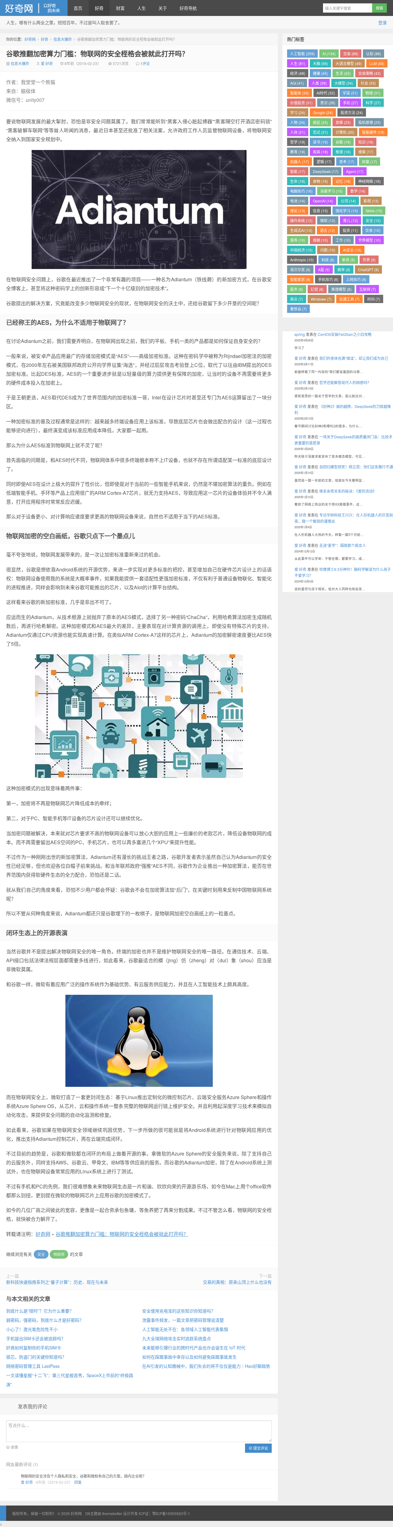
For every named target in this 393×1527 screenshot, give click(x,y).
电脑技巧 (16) (301, 191)
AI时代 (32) (326, 92)
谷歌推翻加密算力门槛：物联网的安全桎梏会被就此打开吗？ (97, 53)
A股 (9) (324, 269)
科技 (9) (327, 259)
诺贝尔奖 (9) (300, 269)
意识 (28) (327, 102)
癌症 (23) (320, 122)
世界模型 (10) (369, 240)
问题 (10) (327, 249)
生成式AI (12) (301, 230)
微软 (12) (327, 220)
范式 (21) (320, 132)
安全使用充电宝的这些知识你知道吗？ (178, 1311)
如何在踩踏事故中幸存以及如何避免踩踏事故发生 (189, 1357)
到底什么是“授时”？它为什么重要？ (40, 1311)
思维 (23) (343, 122)
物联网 (58, 1254)
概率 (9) (343, 269)
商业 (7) (296, 299)
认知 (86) (373, 53)
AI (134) (329, 53)
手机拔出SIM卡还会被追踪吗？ (35, 1338)
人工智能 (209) (302, 53)
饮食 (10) (372, 230)
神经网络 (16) (369, 181)
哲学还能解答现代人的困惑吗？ (345, 382)
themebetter (112, 1513)
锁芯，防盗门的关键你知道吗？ (36, 1357)
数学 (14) (357, 191)
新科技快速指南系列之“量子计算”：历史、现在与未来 (57, 1282)
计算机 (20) (345, 132)
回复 (78, 1482)
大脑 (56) (320, 63)
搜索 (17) (365, 151)
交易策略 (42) (369, 73)
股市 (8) (296, 289)
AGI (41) (297, 83)
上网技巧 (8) (356, 279)
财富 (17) (369, 161)
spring (299, 334)
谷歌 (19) (343, 141)
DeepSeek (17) (325, 171)
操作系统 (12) (301, 220)
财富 (120, 8)
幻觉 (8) (317, 289)
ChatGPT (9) (368, 269)
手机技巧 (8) (328, 279)
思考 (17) (346, 161)
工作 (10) (343, 240)
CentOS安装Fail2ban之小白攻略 (345, 334)
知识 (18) (365, 141)
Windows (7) (321, 299)
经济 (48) (297, 73)
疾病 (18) (320, 151)
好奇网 (34, 8)
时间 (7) (373, 299)
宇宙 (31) (350, 92)
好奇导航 (188, 8)
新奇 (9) (348, 259)
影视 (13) (371, 200)
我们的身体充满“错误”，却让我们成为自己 (353, 358)
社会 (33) (368, 83)
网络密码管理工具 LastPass (33, 1366)
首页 (78, 8)
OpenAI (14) (323, 200)
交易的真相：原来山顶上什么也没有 (237, 1282)
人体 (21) (297, 132)
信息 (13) (320, 210)
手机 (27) (350, 102)
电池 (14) (297, 200)
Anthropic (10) (302, 259)
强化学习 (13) (347, 210)
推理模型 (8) (341, 289)
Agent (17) (355, 171)
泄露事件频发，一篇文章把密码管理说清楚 (183, 1320)
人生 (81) (297, 63)
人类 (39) (319, 83)
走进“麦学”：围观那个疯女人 (342, 545)
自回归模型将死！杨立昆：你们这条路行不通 (356, 466)
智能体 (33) (299, 92)
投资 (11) (350, 230)
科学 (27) (373, 102)
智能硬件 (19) (373, 132)
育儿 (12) (350, 220)
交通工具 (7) (349, 299)
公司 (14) (348, 200)
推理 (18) (343, 151)
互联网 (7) (367, 289)
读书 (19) (320, 141)
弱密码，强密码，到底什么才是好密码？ (45, 1320)
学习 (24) (297, 112)
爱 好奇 (47, 63)
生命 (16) (297, 181)
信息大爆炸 (62, 39)
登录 (382, 22)
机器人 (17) (299, 161)
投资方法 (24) (351, 112)
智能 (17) (297, 171)
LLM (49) (376, 63)
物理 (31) (372, 92)
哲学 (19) (297, 141)
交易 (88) (350, 53)
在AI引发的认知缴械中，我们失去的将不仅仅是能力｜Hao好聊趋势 (206, 1366)
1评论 (145, 63)
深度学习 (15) (331, 191)
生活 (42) (343, 73)
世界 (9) (369, 259)
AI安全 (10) (352, 249)
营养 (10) (297, 240)
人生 (141, 8)
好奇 (99, 8)
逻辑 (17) (324, 161)
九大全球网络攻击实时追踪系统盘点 (176, 1338)
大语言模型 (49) (349, 63)
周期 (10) (320, 240)
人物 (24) (297, 122)
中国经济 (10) (301, 249)
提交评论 (260, 1448)
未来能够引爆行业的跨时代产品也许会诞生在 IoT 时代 (193, 1347)
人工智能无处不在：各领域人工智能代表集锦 (185, 1329)
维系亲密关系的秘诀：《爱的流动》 (347, 491)
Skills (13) (374, 210)
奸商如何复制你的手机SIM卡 (33, 1347)
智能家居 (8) (300, 279)
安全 (41, 1254)
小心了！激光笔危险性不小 (32, 1329)
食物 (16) (320, 181)
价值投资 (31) (301, 102)
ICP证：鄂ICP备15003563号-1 (164, 1513)
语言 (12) (327, 230)
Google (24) (323, 112)
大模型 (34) (343, 83)
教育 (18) (297, 151)
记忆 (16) (343, 181)
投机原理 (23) (369, 122)
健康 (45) (320, 73)
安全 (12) (373, 220)
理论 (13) (297, 210)
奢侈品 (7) (298, 308)
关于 (162, 8)
